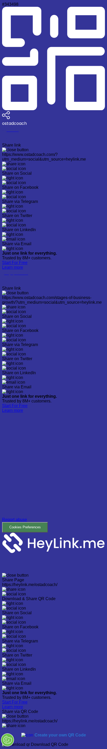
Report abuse (14, 519)
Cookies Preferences (25, 527)
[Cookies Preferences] (7, 739)
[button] (53, 473)
